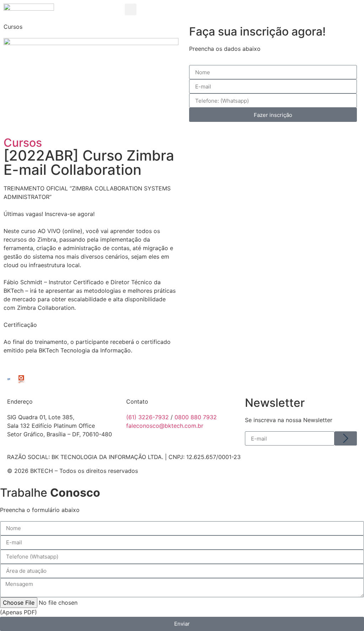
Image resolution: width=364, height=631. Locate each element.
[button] (130, 9)
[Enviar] (345, 438)
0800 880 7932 (196, 417)
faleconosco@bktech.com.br (164, 425)
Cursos (23, 143)
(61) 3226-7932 (147, 417)
